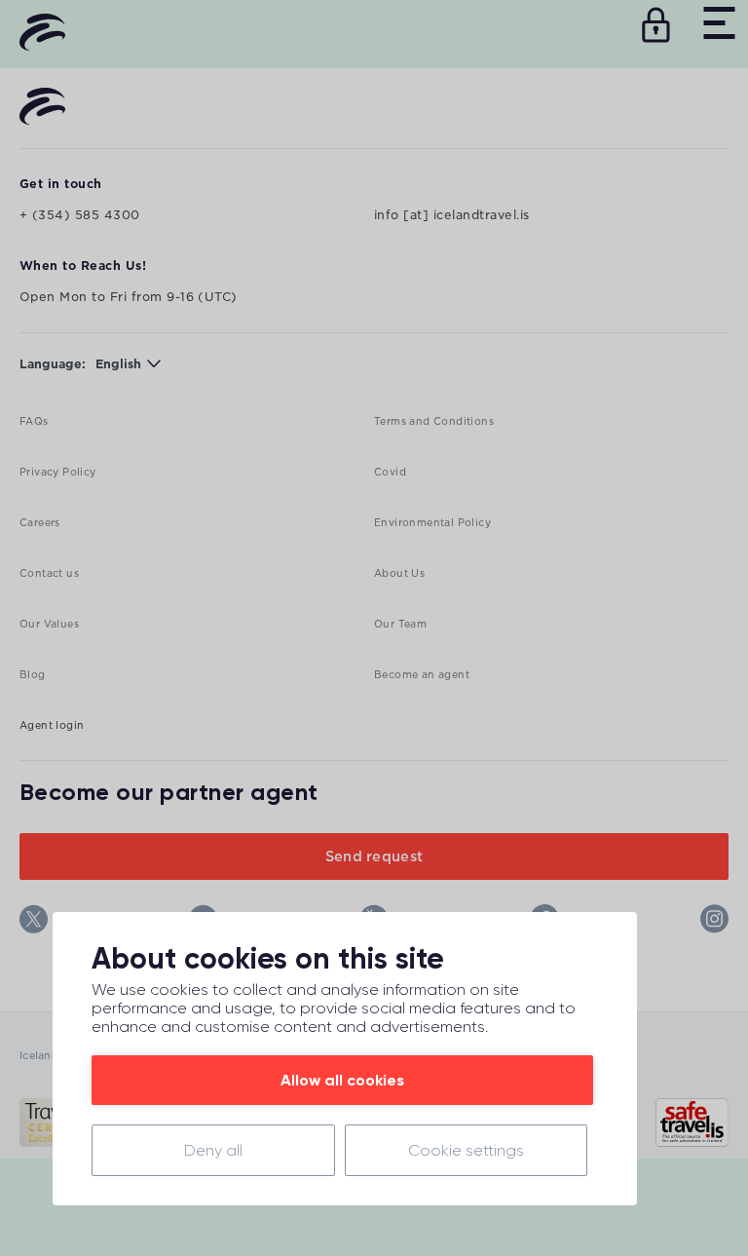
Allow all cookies (342, 1080)
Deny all (213, 1150)
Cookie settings (466, 1150)
